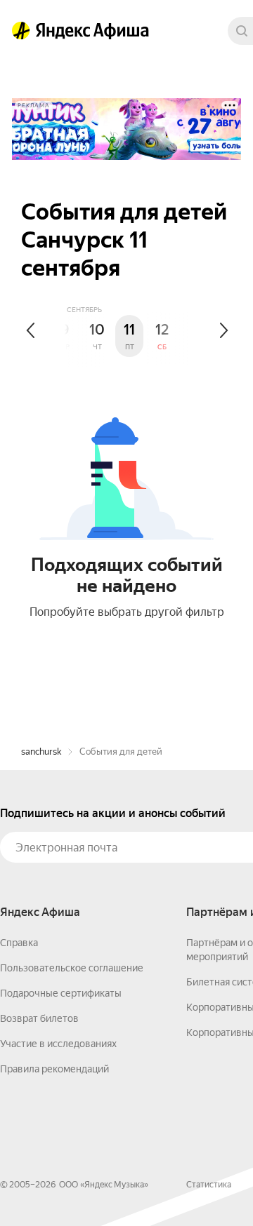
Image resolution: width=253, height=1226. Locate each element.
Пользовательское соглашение (71, 968)
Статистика (208, 1185)
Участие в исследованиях (58, 1043)
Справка (19, 942)
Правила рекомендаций (54, 1069)
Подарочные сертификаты (61, 993)
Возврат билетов (39, 1018)
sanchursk (41, 751)
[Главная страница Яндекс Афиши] (21, 31)
